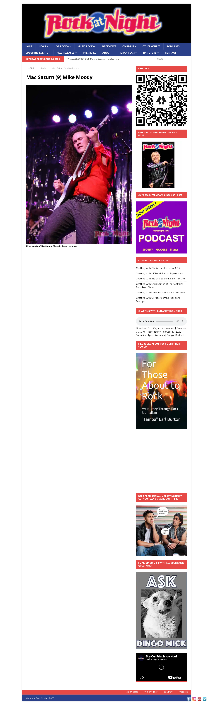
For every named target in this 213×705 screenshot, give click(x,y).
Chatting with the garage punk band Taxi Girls (160, 278)
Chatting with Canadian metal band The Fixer (160, 292)
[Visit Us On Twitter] (204, 699)
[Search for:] (171, 58)
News (42, 46)
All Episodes (132, 692)
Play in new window (163, 328)
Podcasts (173, 46)
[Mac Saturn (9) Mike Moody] (79, 242)
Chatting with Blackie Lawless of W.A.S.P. (158, 268)
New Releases (65, 52)
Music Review (86, 46)
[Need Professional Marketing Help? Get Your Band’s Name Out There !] (161, 554)
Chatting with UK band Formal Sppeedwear (159, 273)
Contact (170, 52)
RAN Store (149, 52)
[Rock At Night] (106, 41)
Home (28, 46)
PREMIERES (89, 52)
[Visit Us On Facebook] (189, 699)
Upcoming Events (37, 52)
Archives (183, 692)
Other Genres (151, 46)
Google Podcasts (176, 335)
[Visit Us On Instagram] (194, 699)
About (106, 52)
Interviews (109, 46)
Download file (143, 328)
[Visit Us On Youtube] (199, 699)
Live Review (61, 46)
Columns (128, 46)
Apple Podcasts (156, 335)
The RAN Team (126, 52)
